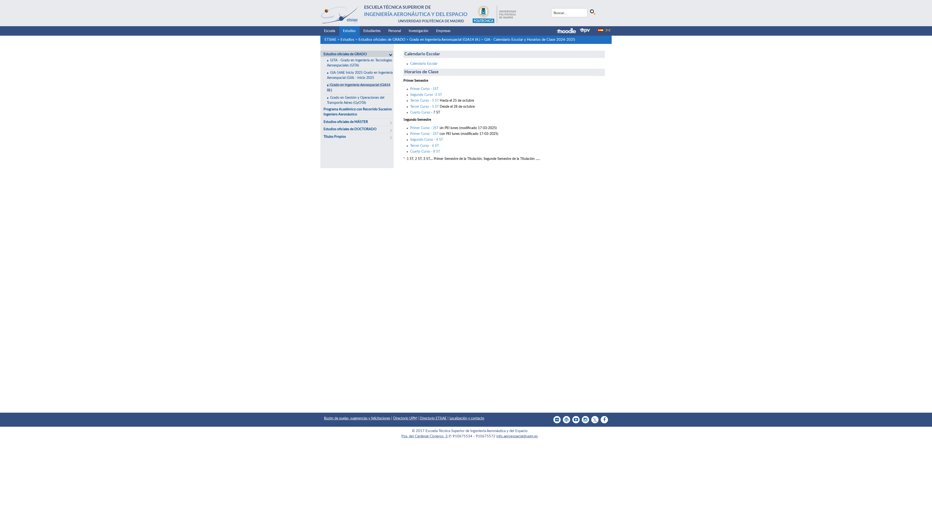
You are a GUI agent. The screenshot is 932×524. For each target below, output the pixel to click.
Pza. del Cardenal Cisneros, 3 (425, 436)
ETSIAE (330, 39)
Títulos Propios (335, 137)
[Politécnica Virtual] (585, 30)
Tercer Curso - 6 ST (424, 145)
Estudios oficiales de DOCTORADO (350, 129)
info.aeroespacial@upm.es (517, 436)
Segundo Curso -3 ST (426, 95)
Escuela (329, 31)
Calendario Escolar (424, 64)
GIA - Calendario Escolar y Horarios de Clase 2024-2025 (529, 39)
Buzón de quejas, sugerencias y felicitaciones (357, 418)
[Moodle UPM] (568, 31)
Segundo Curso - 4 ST (426, 139)
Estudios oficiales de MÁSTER (346, 122)
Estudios (349, 31)
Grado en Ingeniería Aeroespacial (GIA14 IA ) (444, 39)
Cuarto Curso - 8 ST (425, 151)
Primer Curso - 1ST (424, 89)
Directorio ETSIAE (433, 418)
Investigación (418, 31)
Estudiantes (372, 31)
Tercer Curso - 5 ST (424, 100)
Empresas (443, 31)
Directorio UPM (405, 418)
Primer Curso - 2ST (424, 128)
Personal (394, 31)
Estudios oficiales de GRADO (381, 39)
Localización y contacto (466, 418)
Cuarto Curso (420, 112)
